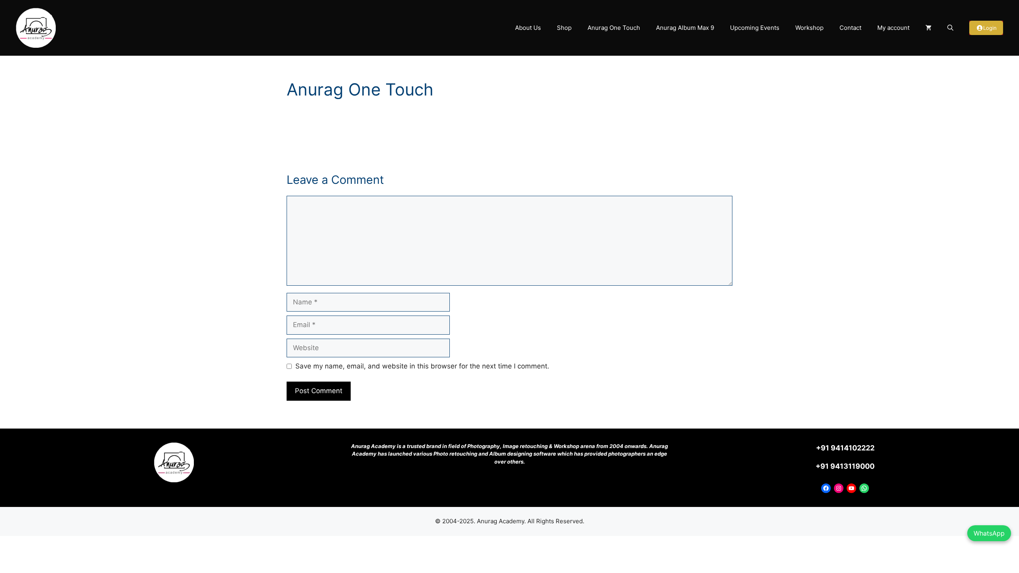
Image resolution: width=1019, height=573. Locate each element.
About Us (528, 27)
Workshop (809, 27)
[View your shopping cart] (928, 28)
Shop (564, 27)
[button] (950, 28)
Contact (850, 27)
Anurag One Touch (614, 27)
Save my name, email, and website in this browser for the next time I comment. (422, 366)
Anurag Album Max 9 (685, 27)
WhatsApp (989, 533)
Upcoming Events (754, 27)
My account (893, 27)
